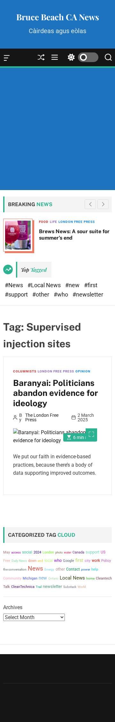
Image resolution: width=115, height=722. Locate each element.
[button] (103, 204)
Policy (106, 561)
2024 (37, 552)
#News (14, 285)
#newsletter (88, 294)
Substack (69, 587)
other (60, 569)
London (48, 552)
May (6, 552)
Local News (72, 578)
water (67, 552)
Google (68, 561)
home (90, 578)
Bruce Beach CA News (57, 17)
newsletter (52, 586)
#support (17, 294)
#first (90, 285)
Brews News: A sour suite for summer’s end (57, 234)
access (16, 552)
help (94, 569)
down (32, 561)
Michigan (30, 578)
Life (36, 222)
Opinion (82, 371)
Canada (78, 552)
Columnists (24, 371)
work (96, 560)
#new (73, 285)
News (35, 568)
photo (59, 552)
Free (6, 561)
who (58, 560)
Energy (49, 569)
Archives (12, 607)
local (48, 560)
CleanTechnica (22, 587)
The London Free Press (41, 417)
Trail (39, 587)
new (43, 577)
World (82, 587)
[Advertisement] (57, 129)
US (103, 552)
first (79, 560)
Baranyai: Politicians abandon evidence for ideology (55, 393)
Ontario (53, 578)
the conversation (15, 569)
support (92, 552)
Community (12, 578)
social (27, 552)
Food (27, 222)
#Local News (44, 285)
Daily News (19, 560)
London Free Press (60, 222)
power (85, 569)
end (40, 560)
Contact (73, 569)
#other (41, 294)
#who (61, 294)
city (87, 561)
